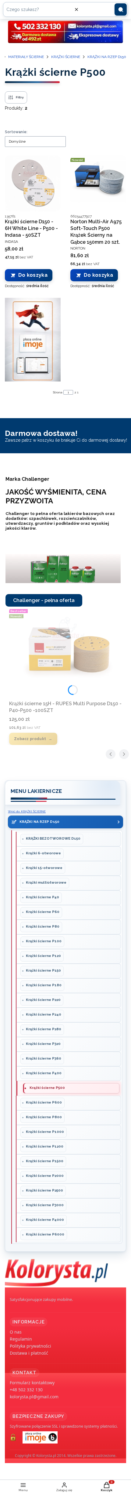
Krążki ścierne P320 (43, 1044)
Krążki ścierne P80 (42, 926)
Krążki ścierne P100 (44, 941)
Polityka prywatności (30, 1346)
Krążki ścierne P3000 (45, 1205)
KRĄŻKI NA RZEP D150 (106, 57)
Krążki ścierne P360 (43, 1058)
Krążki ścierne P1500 (44, 1161)
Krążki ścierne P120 (43, 956)
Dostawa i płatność (29, 1353)
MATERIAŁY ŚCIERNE (26, 57)
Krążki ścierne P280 (43, 1029)
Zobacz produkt (30, 739)
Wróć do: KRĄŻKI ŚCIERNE (27, 811)
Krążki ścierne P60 (42, 912)
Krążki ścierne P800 (44, 1117)
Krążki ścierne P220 (43, 1000)
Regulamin (21, 1339)
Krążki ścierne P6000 (45, 1234)
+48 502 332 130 (26, 1390)
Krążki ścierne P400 (44, 1073)
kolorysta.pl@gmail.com (34, 1397)
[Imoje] (33, 339)
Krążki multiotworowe (46, 882)
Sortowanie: (16, 132)
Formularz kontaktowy (32, 1382)
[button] (121, 9)
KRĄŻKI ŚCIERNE (65, 57)
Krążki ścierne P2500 (44, 1190)
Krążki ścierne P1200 (44, 1146)
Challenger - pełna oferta (44, 600)
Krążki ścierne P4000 (45, 1219)
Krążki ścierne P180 (44, 985)
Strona (57, 392)
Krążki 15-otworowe (44, 868)
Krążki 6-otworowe (43, 853)
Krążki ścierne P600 (44, 1102)
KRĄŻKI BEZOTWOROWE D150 (53, 838)
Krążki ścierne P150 (43, 970)
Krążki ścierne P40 (42, 897)
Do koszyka (33, 275)
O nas (16, 1332)
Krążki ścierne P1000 (45, 1132)
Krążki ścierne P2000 (45, 1176)
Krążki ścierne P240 (43, 1014)
